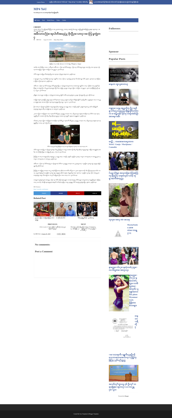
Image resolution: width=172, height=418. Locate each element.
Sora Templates (83, 414)
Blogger (127, 396)
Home (38, 20)
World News (50, 20)
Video (58, 20)
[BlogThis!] (59, 234)
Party (58, 39)
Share (61, 193)
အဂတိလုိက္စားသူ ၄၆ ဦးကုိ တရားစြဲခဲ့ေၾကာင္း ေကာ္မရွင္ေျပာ (122, 387)
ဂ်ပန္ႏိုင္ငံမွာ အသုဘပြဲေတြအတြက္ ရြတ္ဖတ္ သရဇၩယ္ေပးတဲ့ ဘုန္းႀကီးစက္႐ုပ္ (123, 176)
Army (55, 39)
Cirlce (94, 193)
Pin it (78, 193)
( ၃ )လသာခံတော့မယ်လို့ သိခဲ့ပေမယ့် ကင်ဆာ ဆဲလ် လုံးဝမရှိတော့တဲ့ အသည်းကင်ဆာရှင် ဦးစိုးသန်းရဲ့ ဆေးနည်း (108, 2)
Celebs (64, 20)
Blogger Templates (94, 414)
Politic (61, 39)
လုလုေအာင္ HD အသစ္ (119, 219)
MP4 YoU (40, 9)
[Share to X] (61, 234)
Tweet (44, 193)
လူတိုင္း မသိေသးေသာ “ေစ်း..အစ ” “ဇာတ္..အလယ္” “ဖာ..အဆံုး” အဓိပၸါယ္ (58, 2)
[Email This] (58, 234)
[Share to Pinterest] (64, 234)
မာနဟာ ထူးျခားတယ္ (118, 84)
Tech (43, 20)
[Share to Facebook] (63, 234)
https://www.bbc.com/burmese (41, 189)
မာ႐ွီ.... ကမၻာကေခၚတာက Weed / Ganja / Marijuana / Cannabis (121, 144)
